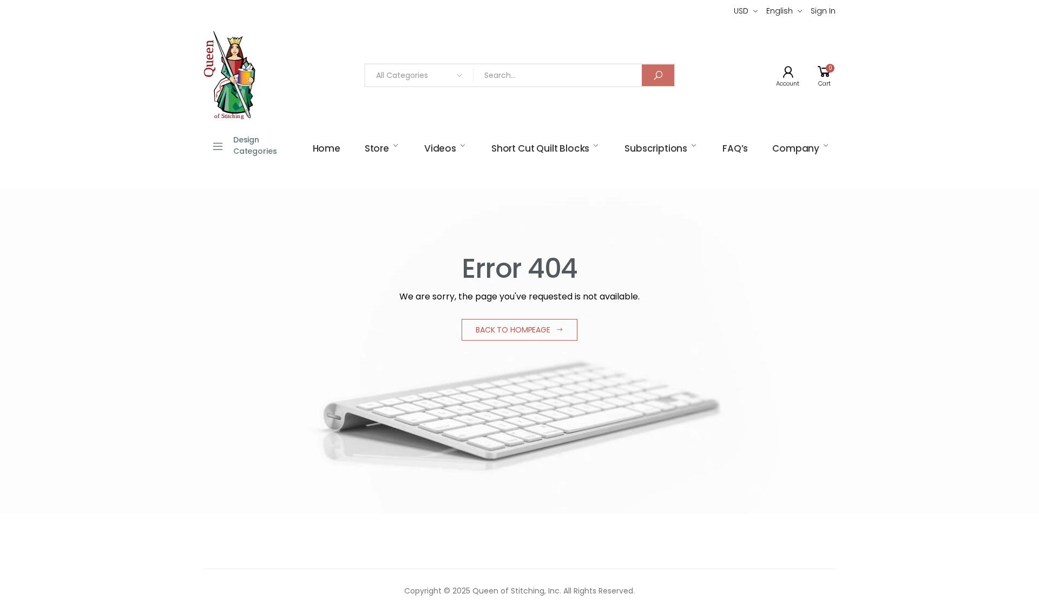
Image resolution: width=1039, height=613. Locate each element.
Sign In (823, 10)
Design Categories (255, 145)
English (779, 10)
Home (326, 148)
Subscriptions (655, 148)
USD (741, 10)
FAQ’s (735, 148)
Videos (440, 148)
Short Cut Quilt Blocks (540, 148)
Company (795, 148)
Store (377, 148)
